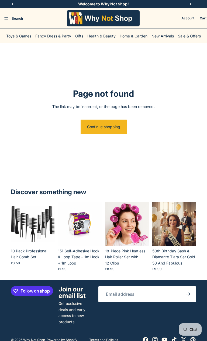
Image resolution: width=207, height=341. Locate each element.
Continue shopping (103, 126)
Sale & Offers (189, 36)
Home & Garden (133, 36)
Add (145, 237)
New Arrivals (162, 36)
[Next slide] (49, 224)
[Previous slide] (17, 224)
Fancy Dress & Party (53, 36)
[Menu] (6, 18)
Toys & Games (18, 36)
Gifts (79, 36)
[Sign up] (188, 294)
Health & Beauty (101, 36)
